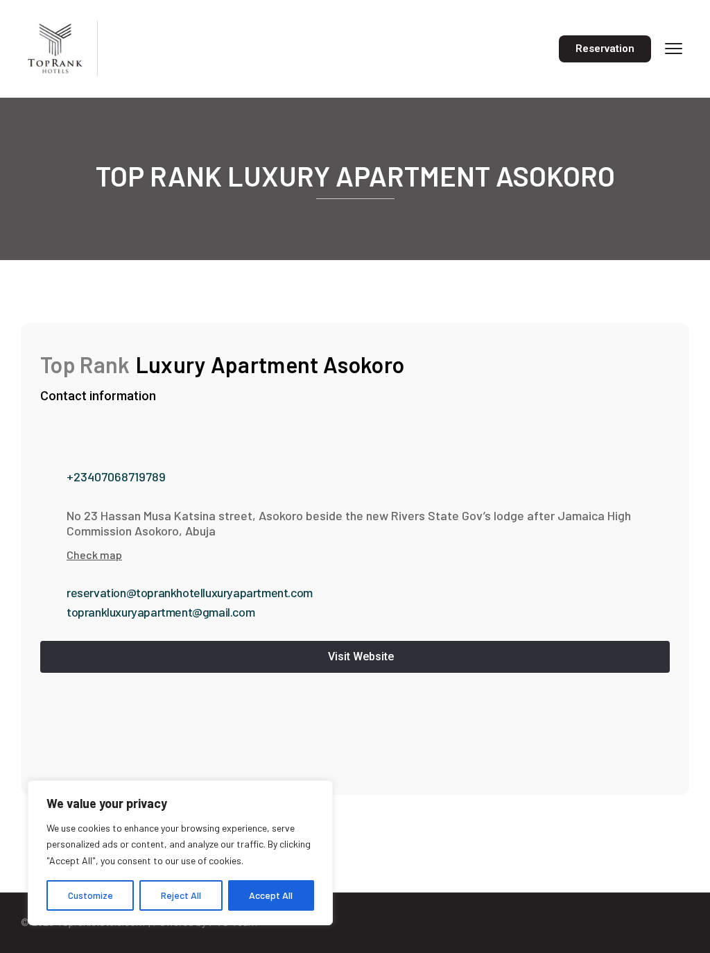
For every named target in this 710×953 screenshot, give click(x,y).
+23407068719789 (116, 476)
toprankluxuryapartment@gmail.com (160, 611)
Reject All (181, 895)
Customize (90, 895)
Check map (94, 554)
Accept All (271, 895)
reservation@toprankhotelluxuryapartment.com (190, 592)
